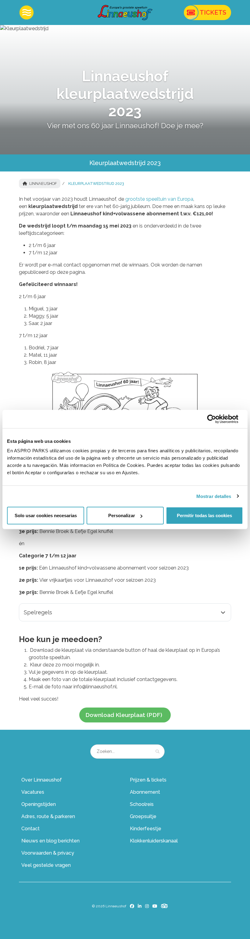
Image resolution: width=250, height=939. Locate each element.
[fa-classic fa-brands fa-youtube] (154, 906)
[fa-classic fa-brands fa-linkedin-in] (139, 906)
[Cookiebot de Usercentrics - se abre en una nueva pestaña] (216, 418)
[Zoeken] (157, 751)
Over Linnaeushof (41, 780)
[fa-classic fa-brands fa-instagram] (147, 906)
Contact (30, 828)
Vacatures (32, 792)
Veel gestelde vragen (46, 865)
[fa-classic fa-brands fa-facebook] (132, 906)
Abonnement (145, 792)
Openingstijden (38, 804)
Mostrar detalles (213, 496)
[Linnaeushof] (125, 12)
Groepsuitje (143, 816)
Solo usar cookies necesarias (46, 515)
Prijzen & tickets (148, 780)
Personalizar (121, 515)
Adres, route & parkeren (48, 816)
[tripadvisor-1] (164, 905)
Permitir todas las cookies (204, 515)
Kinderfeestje (145, 828)
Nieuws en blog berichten (50, 841)
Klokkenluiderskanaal (154, 841)
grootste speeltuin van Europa (159, 199)
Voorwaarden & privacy (47, 853)
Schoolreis (142, 804)
